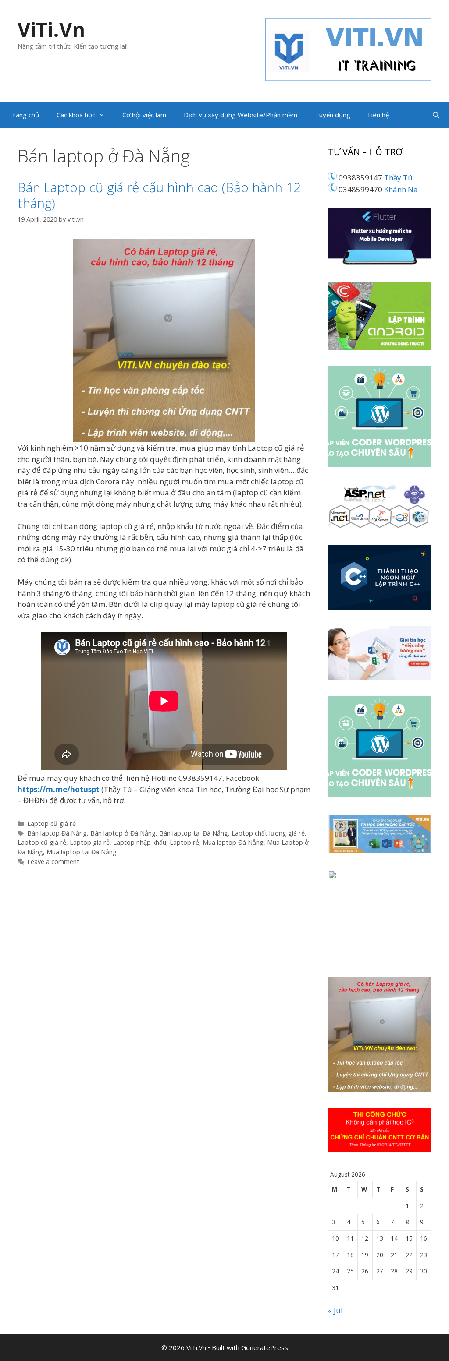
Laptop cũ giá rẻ (51, 823)
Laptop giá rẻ (90, 842)
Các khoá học (76, 114)
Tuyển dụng (332, 114)
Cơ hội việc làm (144, 114)
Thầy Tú (398, 178)
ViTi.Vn (51, 29)
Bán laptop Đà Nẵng (57, 833)
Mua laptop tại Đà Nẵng (81, 852)
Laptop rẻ (184, 842)
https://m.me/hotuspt (59, 789)
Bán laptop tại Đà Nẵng (193, 833)
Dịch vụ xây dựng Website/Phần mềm (240, 114)
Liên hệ (378, 114)
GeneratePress (264, 1347)
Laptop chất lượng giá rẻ (268, 833)
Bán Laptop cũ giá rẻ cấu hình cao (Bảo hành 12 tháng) (159, 195)
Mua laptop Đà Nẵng (233, 842)
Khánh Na (401, 189)
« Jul (335, 1310)
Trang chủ (24, 114)
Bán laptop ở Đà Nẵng (123, 833)
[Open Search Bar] (436, 115)
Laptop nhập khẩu (139, 842)
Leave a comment (53, 861)
